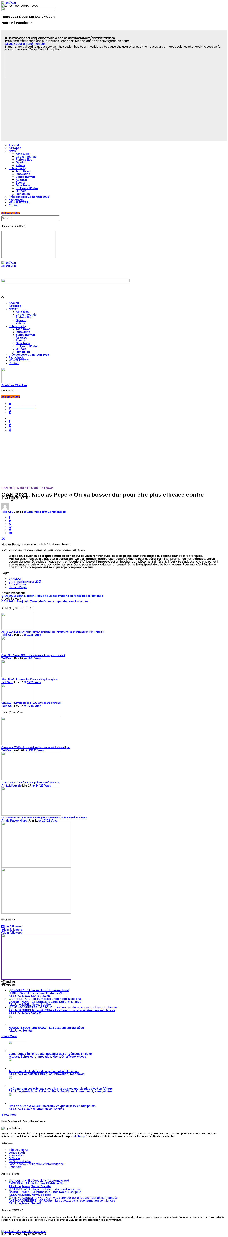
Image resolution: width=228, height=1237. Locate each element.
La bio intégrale (26, 156)
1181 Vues (34, 511)
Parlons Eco (24, 159)
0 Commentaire (55, 511)
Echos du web (25, 176)
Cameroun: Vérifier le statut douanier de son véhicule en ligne (50, 1053)
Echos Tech (17, 168)
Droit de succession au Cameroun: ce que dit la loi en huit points (52, 1106)
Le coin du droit (32, 1108)
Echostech (28, 1056)
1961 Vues (34, 658)
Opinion (21, 162)
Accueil (14, 145)
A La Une (15, 996)
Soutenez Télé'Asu (14, 385)
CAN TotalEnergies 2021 (25, 581)
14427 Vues (43, 785)
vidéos (81, 1056)
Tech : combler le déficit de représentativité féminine (44, 1071)
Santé (35, 996)
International (84, 1091)
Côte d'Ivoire (17, 584)
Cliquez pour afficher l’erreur (25, 44)
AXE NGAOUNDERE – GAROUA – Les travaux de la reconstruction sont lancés (62, 1010)
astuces (14, 1056)
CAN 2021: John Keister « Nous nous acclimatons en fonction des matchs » (52, 595)
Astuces (21, 179)
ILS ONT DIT (37, 487)
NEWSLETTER (19, 202)
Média (26, 1004)
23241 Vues (36, 750)
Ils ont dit (22, 487)
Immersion (23, 193)
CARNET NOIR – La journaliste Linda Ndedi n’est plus (45, 1001)
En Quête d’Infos (63, 1091)
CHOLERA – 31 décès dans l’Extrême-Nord (37, 993)
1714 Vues (34, 705)
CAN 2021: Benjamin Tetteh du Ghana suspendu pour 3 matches (45, 601)
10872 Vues (49, 820)
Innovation (23, 174)
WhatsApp (79, 1136)
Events (20, 182)
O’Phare (21, 191)
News (12, 151)
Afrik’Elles (22, 153)
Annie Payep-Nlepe (14, 820)
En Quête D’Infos (27, 188)
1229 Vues (34, 682)
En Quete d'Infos (20, 1161)
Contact (14, 205)
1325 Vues (34, 634)
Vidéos (20, 165)
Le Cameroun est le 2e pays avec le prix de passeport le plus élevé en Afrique (61, 1088)
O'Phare (14, 1158)
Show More (9, 1036)
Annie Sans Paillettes (36, 1091)
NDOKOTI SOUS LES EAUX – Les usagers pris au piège (46, 1027)
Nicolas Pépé (18, 587)
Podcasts (15, 1167)
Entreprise (45, 1074)
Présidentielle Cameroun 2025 (29, 196)
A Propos (15, 148)
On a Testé (23, 185)
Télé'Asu (7, 511)
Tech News (23, 171)
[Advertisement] (114, 460)
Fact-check (16, 199)
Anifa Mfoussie (11, 785)
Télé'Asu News (18, 1150)
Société (45, 996)
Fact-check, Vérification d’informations (36, 1164)
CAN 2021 (8, 487)
